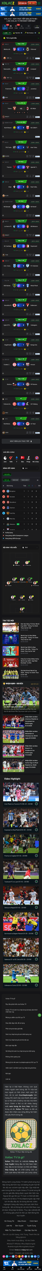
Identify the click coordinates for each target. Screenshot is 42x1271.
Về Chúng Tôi (9, 1221)
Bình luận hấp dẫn (11, 1045)
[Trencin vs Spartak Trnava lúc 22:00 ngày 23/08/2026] (21, 169)
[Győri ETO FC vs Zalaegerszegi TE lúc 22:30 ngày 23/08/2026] (21, 327)
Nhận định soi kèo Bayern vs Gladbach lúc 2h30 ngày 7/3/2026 (31, 750)
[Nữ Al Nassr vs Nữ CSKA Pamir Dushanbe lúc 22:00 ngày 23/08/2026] (21, 130)
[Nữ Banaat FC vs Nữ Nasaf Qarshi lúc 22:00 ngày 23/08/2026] (21, 209)
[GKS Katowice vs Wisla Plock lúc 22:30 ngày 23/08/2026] (21, 287)
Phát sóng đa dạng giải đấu (14, 1029)
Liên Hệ (9, 1226)
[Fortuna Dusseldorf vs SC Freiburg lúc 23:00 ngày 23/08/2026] (21, 406)
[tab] (5, 26)
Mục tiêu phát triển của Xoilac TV (16, 1004)
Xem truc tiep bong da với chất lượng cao (18, 1034)
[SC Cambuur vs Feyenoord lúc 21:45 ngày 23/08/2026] (21, 248)
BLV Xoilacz (31, 33)
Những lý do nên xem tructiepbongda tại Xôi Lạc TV (22, 1062)
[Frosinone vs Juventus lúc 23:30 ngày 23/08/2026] (21, 91)
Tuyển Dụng (31, 1226)
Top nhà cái (22, 3)
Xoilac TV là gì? (10, 998)
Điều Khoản (22, 1221)
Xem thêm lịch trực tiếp (19, 441)
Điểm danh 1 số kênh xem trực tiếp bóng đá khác (21, 1068)
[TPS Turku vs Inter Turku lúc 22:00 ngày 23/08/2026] (21, 149)
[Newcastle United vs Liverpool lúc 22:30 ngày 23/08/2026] (21, 71)
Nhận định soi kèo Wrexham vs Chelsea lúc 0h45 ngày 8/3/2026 (31, 734)
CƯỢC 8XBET (32, 3)
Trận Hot (18, 33)
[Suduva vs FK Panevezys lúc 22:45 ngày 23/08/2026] (21, 386)
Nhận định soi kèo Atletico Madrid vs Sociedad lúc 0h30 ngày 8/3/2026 (31, 721)
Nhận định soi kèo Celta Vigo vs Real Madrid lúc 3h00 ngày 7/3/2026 (31, 763)
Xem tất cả (34, 684)
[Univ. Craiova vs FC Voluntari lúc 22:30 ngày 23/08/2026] (21, 268)
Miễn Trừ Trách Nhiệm (13, 1230)
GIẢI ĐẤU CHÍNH (8, 452)
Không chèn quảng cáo (13, 1057)
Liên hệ (8, 1079)
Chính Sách (34, 1221)
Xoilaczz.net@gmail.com (23, 1250)
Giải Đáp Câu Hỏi (31, 1230)
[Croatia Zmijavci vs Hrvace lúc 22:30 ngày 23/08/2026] (21, 366)
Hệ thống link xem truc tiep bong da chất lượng (20, 1051)
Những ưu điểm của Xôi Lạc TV (15, 1017)
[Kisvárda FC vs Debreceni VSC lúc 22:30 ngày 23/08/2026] (21, 307)
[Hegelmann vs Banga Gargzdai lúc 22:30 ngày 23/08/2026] (21, 347)
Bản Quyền (19, 1226)
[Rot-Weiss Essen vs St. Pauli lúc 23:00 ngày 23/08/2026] (21, 426)
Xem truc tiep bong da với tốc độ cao (17, 1040)
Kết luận (8, 1073)
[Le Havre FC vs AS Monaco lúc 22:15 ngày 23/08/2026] (21, 228)
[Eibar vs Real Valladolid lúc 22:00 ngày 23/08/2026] (21, 189)
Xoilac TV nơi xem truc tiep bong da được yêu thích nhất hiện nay (22, 1011)
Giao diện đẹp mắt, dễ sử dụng (15, 1023)
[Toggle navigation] (39, 3)
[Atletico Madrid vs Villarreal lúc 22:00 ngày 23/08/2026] (21, 51)
